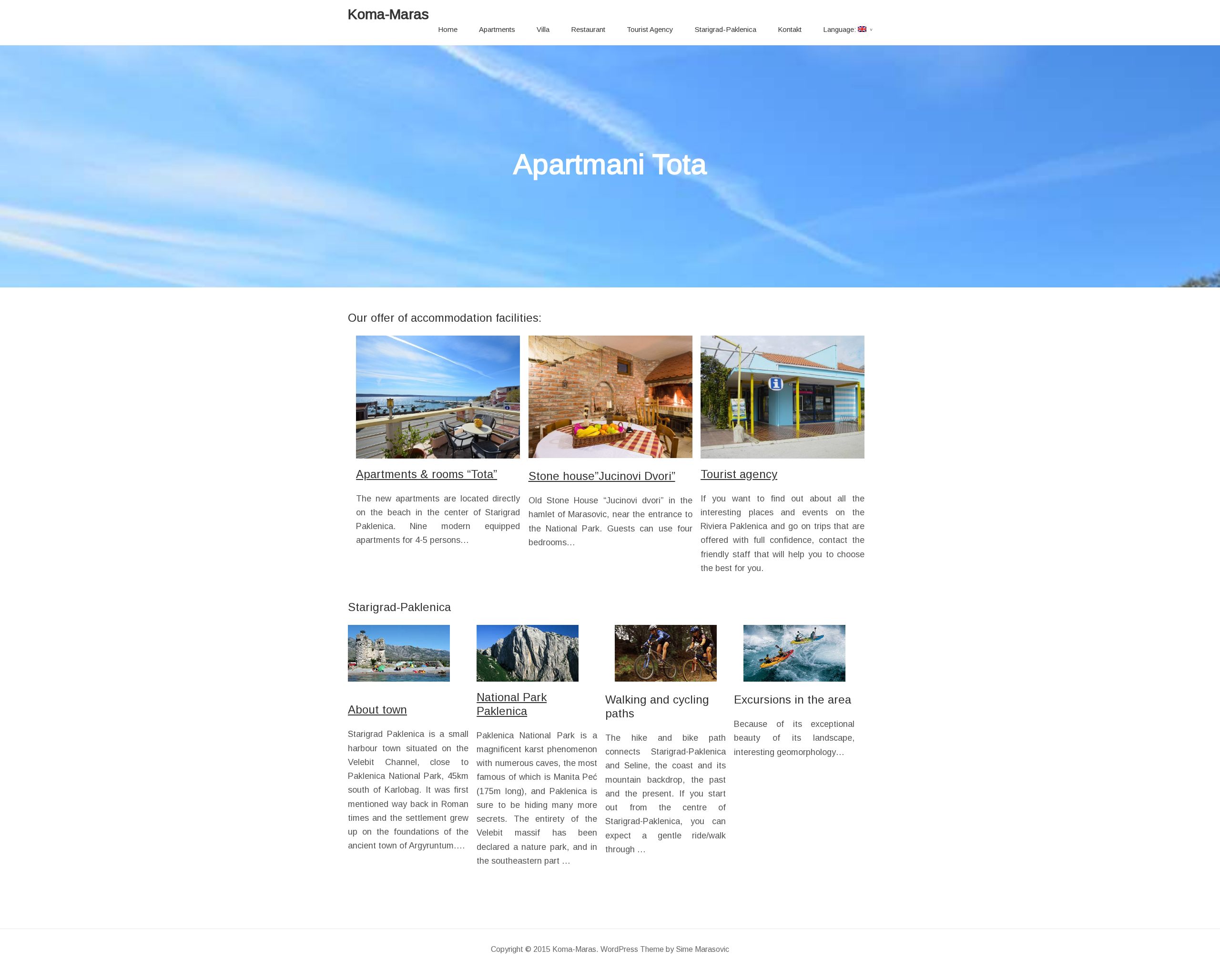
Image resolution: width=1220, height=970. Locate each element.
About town (377, 709)
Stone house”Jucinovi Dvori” (602, 476)
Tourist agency (739, 474)
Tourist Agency (650, 29)
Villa (543, 29)
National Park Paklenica (512, 704)
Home (448, 29)
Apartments (497, 29)
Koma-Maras (388, 14)
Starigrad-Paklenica (725, 29)
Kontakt (790, 29)
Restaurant (588, 29)
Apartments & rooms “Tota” (426, 474)
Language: (840, 29)
